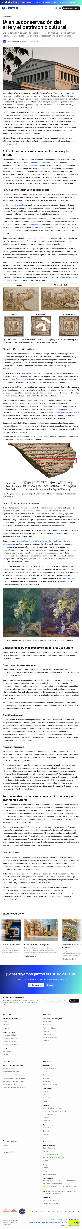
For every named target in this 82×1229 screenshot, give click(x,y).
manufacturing (8, 899)
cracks (19, 274)
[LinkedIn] (37, 1211)
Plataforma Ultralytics (11, 1019)
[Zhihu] (69, 1211)
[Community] (45, 1211)
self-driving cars (61, 896)
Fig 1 (4, 340)
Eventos (46, 1105)
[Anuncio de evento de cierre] (2, 2)
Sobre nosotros (49, 1145)
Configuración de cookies (70, 1225)
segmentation (28, 373)
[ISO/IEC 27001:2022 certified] (6, 1211)
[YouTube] (49, 1211)
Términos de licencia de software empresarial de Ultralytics (49, 1222)
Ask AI (73, 1222)
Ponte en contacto (70, 8)
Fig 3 (5, 640)
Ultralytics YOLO (9, 1032)
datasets (34, 225)
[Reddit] (73, 1211)
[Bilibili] (65, 1211)
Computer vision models (15, 205)
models (46, 393)
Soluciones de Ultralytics (52, 1019)
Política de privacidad (71, 1219)
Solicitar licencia (35, 985)
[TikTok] (61, 1211)
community (67, 893)
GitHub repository (34, 893)
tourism (36, 830)
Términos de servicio (55, 1219)
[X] (41, 1211)
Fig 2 (5, 494)
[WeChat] (53, 1211)
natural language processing (38, 163)
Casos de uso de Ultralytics (13, 1065)
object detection (65, 127)
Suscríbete (74, 1001)
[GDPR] (22, 1211)
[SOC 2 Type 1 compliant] (14, 1211)
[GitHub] (33, 1211)
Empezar (50, 985)
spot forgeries (57, 533)
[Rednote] (57, 1211)
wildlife (5, 842)
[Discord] (77, 1211)
